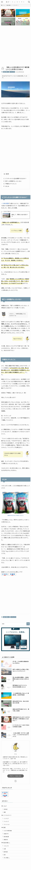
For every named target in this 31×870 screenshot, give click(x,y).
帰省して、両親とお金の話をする (20, 215)
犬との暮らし (7, 857)
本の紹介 (6, 809)
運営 (5, 812)
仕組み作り (6, 833)
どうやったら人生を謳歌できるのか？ (15, 178)
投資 (4, 827)
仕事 (5, 849)
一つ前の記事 (5, 203)
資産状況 (6, 839)
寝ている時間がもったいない (13, 181)
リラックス (12, 71)
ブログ (5, 806)
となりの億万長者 (8, 830)
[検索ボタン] (29, 2)
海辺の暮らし (6, 71)
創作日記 (6, 851)
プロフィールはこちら (15, 776)
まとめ (7, 186)
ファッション (7, 824)
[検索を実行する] (28, 623)
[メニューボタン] (2, 2)
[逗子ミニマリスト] (15, 2)
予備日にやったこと (11, 183)
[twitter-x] (15, 781)
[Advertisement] (15, 45)
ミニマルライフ (7, 815)
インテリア (6, 818)
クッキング (6, 821)
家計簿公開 (6, 836)
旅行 (5, 854)
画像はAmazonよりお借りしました (15, 515)
